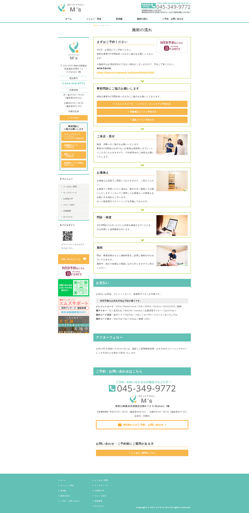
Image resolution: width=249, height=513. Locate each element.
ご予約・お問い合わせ (173, 19)
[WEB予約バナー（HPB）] (172, 50)
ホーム (68, 19)
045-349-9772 (75, 83)
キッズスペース (70, 192)
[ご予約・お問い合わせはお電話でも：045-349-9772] (142, 405)
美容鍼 (119, 19)
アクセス (74, 118)
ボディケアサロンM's (159, 507)
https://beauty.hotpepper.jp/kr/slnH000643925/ (125, 72)
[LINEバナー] (73, 294)
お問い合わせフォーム (71, 259)
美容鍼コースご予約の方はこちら (74, 164)
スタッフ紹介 (69, 205)
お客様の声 (68, 199)
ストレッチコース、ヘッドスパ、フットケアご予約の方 (143, 104)
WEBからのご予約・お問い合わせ (143, 424)
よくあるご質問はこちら (143, 453)
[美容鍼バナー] (73, 331)
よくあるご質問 (70, 186)
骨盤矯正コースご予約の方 (143, 112)
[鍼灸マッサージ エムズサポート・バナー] (73, 312)
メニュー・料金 (93, 19)
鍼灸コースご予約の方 (143, 120)
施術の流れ (142, 19)
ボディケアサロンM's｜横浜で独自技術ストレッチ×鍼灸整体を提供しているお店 (71, 8)
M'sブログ (68, 217)
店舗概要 (67, 211)
